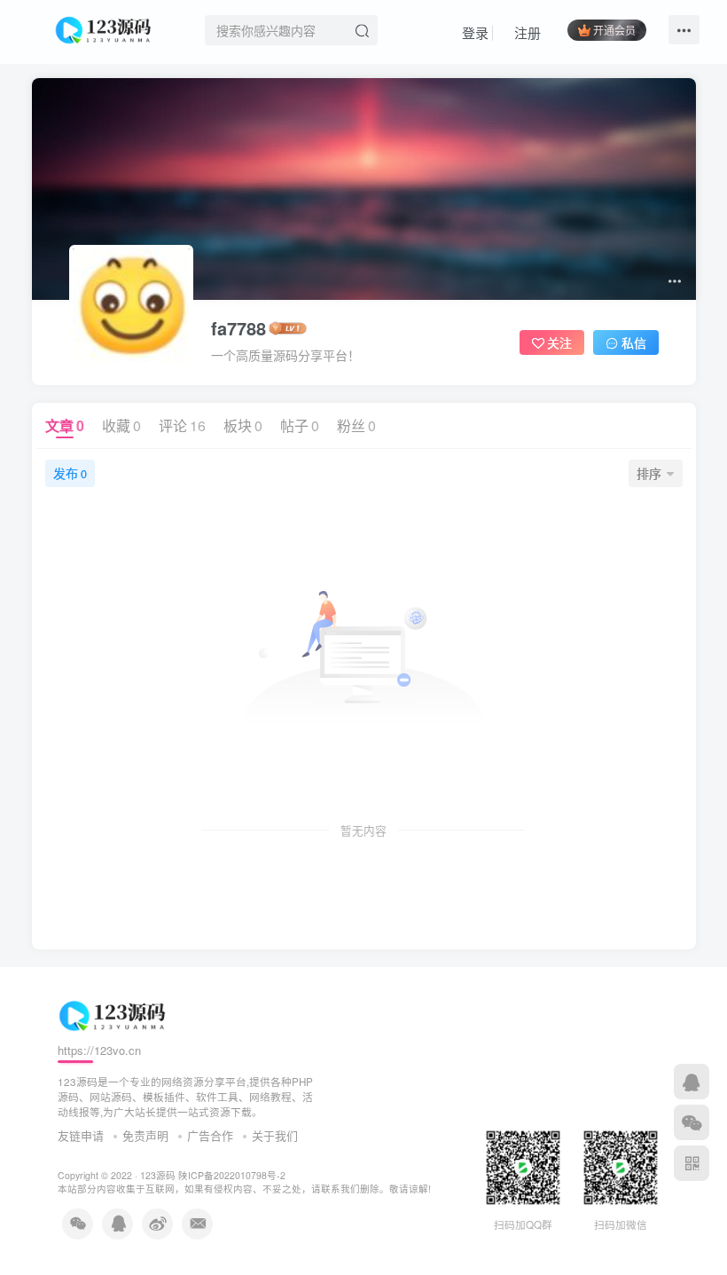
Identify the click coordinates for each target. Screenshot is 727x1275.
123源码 (158, 1175)
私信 (633, 342)
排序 (649, 473)
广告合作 (210, 1135)
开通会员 (614, 29)
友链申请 (81, 1135)
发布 (70, 473)
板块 (242, 425)
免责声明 (145, 1135)
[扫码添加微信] (691, 1122)
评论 (182, 425)
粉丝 (356, 425)
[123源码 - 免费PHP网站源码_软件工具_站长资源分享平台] (105, 27)
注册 (526, 32)
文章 (64, 425)
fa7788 (238, 328)
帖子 (299, 425)
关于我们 (275, 1135)
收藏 (121, 425)
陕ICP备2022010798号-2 (231, 1175)
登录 (473, 32)
